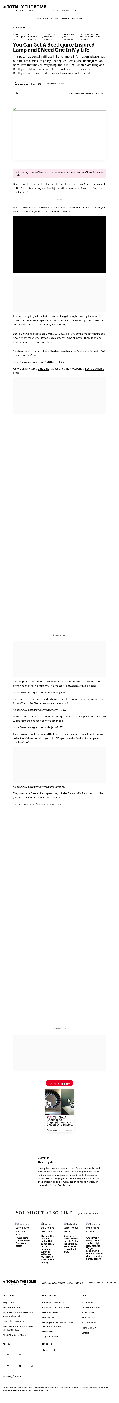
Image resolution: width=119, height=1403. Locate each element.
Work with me (88, 1317)
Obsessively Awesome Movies (51, 36)
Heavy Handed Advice (32, 36)
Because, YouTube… (12, 1307)
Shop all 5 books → (50, 1350)
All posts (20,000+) (50, 1336)
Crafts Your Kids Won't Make (55, 1307)
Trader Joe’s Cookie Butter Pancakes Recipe (22, 1241)
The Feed (54, 10)
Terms (72, 1399)
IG (8, 1354)
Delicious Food (49, 1317)
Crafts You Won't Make (53, 1302)
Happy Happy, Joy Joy (19, 36)
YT (8, 1366)
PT (32, 1354)
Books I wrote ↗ (89, 1312)
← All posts (19, 27)
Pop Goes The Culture (69, 36)
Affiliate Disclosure (88, 1399)
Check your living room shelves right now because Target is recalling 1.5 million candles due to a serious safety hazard (95, 1248)
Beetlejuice (53, 188)
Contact (85, 1332)
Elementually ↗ (88, 1327)
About (65, 10)
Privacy (62, 1399)
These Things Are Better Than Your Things (90, 36)
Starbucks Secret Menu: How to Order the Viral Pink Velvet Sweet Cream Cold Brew (71, 1243)
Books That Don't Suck (13, 1321)
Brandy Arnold (49, 1162)
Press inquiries (88, 1322)
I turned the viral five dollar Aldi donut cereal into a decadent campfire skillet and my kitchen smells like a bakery (47, 1249)
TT (20, 1354)
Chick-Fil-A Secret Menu (14, 1335)
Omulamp (43, 368)
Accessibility (109, 1399)
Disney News (48, 1331)
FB (20, 1366)
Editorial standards (90, 1307)
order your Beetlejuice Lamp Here (42, 804)
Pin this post (59, 1084)
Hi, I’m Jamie (87, 1302)
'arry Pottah (8, 1302)
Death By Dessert (50, 1312)
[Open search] (75, 10)
